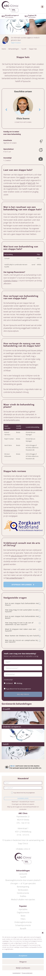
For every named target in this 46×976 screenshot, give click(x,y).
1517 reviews (9, 17)
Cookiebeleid (17, 973)
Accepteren (23, 955)
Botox (23, 915)
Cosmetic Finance (10, 280)
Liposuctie (23, 874)
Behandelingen (13, 49)
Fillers (23, 919)
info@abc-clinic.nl (23, 849)
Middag (19, 683)
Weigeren (23, 962)
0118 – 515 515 (23, 835)
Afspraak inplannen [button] (22, 585)
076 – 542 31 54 (23, 823)
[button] (43, 933)
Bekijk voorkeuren (23, 968)
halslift (22, 177)
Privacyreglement (27, 973)
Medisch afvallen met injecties (23, 899)
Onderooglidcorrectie (23, 922)
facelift (22, 183)
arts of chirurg (16, 555)
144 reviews (32, 17)
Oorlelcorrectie (23, 893)
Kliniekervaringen (10, 510)
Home (4, 49)
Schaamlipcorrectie (23, 925)
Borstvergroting (23, 886)
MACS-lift (31, 183)
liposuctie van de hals (11, 186)
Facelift (23, 49)
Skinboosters (23, 890)
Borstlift (23, 928)
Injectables (23, 909)
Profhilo (23, 896)
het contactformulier (14, 578)
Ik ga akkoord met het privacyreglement (18, 689)
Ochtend (9, 683)
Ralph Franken (16, 43)
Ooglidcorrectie (23, 912)
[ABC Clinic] (10, 6)
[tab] (23, 604)
